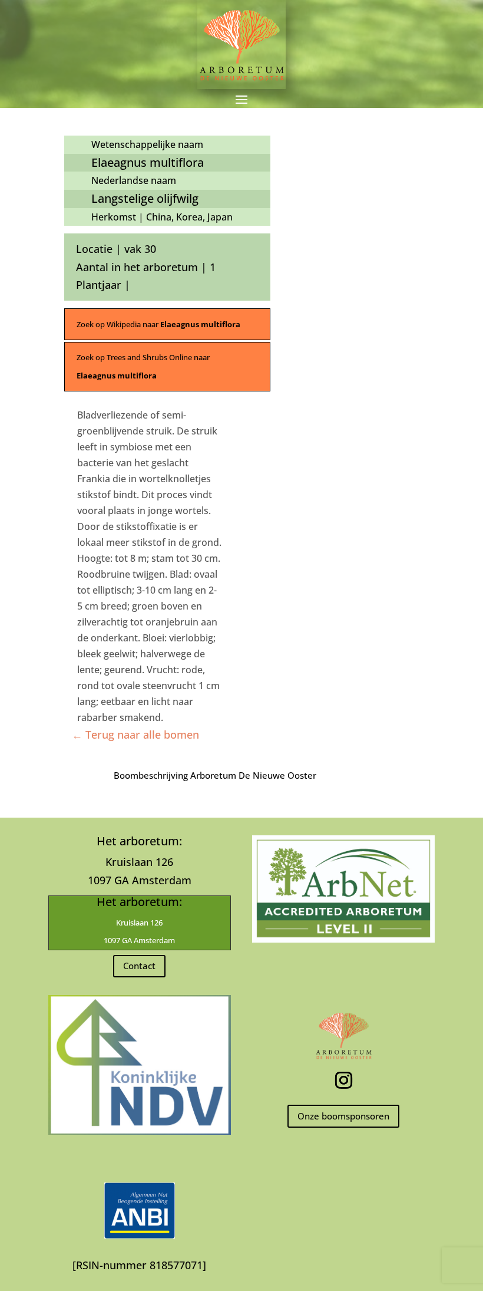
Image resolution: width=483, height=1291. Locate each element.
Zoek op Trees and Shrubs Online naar (143, 366)
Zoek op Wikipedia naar (158, 324)
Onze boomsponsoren (343, 1116)
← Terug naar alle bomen (135, 734)
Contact (139, 965)
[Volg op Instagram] (343, 1080)
